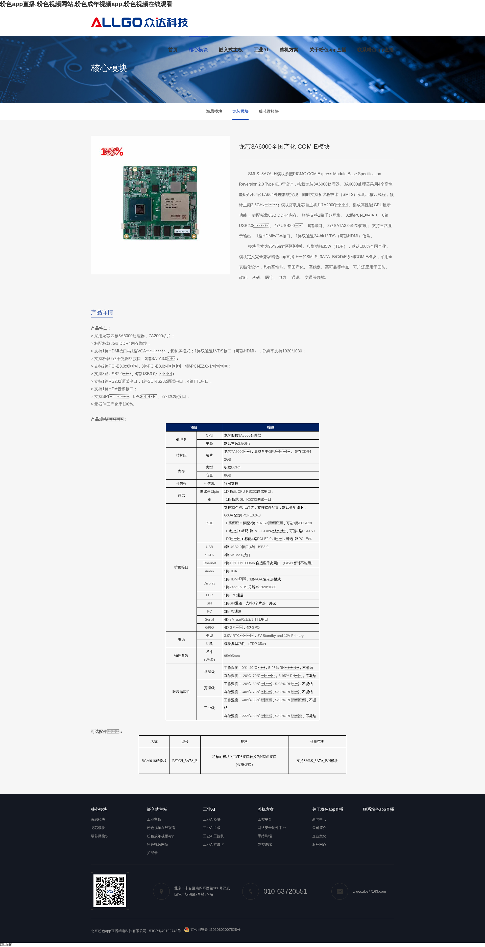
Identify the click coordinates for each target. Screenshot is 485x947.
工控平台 (265, 819)
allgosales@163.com (369, 891)
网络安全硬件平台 (272, 828)
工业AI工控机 (213, 836)
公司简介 (319, 828)
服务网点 (319, 844)
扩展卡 (152, 853)
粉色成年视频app (160, 836)
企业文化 (319, 836)
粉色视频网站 (157, 844)
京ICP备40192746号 (165, 931)
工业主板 (154, 819)
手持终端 (265, 836)
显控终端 (265, 844)
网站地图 (6, 944)
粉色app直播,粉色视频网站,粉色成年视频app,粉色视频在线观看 (86, 4)
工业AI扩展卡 (213, 844)
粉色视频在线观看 (161, 828)
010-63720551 (285, 891)
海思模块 (214, 111)
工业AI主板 (212, 828)
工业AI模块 (212, 819)
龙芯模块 (240, 111)
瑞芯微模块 (269, 111)
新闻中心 (319, 819)
